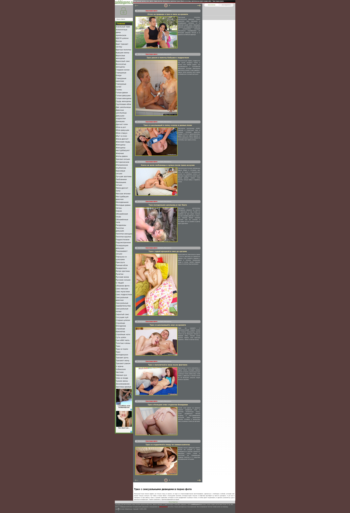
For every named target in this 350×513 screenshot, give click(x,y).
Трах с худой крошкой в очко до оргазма (168, 251)
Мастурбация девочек (122, 198)
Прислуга (120, 262)
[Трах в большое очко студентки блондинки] (156, 421)
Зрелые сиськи (123, 159)
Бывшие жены (122, 53)
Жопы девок (122, 156)
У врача (119, 366)
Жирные (120, 153)
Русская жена (122, 277)
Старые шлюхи (123, 320)
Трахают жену (122, 360)
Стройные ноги (123, 334)
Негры (119, 208)
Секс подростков (124, 294)
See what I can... (124, 428)
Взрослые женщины (120, 57)
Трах (118, 346)
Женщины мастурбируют (123, 149)
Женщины (120, 145)
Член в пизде (122, 378)
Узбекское (121, 369)
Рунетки (119, 274)
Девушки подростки (121, 117)
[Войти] (123, 11)
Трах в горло (122, 349)
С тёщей (120, 283)
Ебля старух (121, 133)
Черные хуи (121, 375)
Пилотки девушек (120, 229)
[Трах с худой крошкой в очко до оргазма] (156, 285)
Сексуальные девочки (122, 299)
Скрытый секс (122, 314)
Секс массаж (122, 289)
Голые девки (122, 92)
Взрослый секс (123, 61)
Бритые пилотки (123, 50)
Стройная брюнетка (120, 330)
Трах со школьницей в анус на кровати (168, 325)
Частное (120, 372)
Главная (121, 24)
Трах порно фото (151, 10)
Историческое (122, 162)
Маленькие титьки (121, 184)
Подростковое (122, 239)
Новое (119, 211)
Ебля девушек (122, 130)
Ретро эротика (123, 271)
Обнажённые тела (122, 221)
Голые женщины (123, 98)
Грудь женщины (123, 101)
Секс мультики (123, 291)
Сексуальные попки (122, 310)
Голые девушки (123, 95)
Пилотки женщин (124, 234)
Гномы (119, 90)
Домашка (120, 121)
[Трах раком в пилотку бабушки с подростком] (156, 88)
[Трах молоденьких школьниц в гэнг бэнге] (156, 224)
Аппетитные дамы (121, 31)
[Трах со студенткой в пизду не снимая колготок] (156, 461)
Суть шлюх (121, 337)
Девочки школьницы (121, 111)
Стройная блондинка (121, 324)
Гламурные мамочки (121, 80)
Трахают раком (123, 363)
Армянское (121, 35)
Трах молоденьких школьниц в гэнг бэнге (168, 205)
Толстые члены (123, 343)
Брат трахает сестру (122, 45)
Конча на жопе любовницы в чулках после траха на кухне (168, 165)
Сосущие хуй (122, 317)
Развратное (121, 268)
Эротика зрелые (123, 387)
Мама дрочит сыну (122, 189)
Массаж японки (123, 194)
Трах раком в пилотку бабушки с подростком (168, 58)
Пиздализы (121, 225)
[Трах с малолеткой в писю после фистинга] (156, 381)
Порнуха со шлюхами (121, 258)
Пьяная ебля (122, 265)
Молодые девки (123, 205)
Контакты (173, 502)
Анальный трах (123, 27)
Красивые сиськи (120, 172)
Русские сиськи (123, 280)
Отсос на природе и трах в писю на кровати (167, 14)
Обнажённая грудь (122, 215)
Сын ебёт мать (122, 340)
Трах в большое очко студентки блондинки (168, 405)
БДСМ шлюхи (122, 38)
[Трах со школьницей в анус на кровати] (156, 341)
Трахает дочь (122, 358)
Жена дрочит (122, 139)
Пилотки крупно (123, 237)
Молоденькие (122, 202)
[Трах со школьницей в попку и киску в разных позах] (156, 141)
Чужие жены (122, 381)
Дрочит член (122, 124)
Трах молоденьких (122, 353)
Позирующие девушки (122, 247)
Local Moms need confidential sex (124, 406)
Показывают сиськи (122, 252)
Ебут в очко (121, 136)
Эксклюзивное (123, 384)
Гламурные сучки (121, 85)
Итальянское (122, 165)
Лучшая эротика (123, 176)
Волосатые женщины (121, 65)
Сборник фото (123, 286)
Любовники (121, 179)
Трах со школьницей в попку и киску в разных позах (167, 125)
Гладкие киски (123, 70)
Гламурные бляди (121, 74)
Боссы (119, 41)
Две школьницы (123, 107)
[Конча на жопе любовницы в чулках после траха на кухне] (156, 181)
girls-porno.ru (163, 506)
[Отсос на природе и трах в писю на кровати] (156, 32)
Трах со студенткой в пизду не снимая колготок (168, 445)
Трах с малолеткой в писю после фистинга (167, 365)
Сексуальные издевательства (123, 304)
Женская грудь (123, 142)
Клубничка (121, 168)
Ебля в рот (121, 127)
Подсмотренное (123, 242)
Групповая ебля (123, 104)
